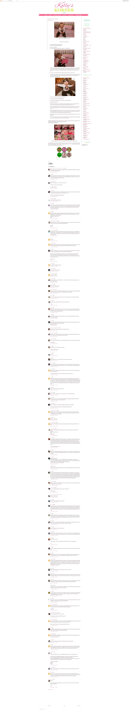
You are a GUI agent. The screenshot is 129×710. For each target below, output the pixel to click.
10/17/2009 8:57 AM (53, 544)
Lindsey (51, 263)
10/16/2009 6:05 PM (53, 261)
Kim (51, 174)
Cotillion (84, 39)
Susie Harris (85, 101)
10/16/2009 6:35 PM (53, 312)
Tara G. (51, 591)
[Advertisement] (42, 34)
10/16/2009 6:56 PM (53, 343)
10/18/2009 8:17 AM (53, 642)
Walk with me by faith (86, 128)
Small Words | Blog (86, 99)
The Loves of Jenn (85, 66)
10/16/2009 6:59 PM (53, 350)
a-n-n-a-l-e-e (85, 110)
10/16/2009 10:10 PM (54, 485)
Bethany (51, 437)
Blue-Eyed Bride (85, 126)
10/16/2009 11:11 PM (54, 497)
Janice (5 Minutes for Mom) (54, 612)
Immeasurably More (86, 139)
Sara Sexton (52, 181)
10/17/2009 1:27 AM (53, 518)
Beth (51, 627)
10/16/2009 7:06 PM (53, 355)
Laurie (84, 38)
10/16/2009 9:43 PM (53, 479)
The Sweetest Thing (86, 112)
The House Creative (53, 332)
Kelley (51, 526)
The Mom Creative (86, 88)
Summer (51, 573)
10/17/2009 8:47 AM (53, 529)
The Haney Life (85, 130)
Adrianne (51, 403)
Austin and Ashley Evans (53, 410)
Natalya (51, 672)
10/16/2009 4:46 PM (53, 188)
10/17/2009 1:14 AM (53, 511)
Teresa (51, 499)
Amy (51, 249)
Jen (50, 644)
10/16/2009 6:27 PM (53, 305)
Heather (51, 320)
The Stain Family (52, 487)
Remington (84, 64)
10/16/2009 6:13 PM (53, 271)
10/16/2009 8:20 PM (53, 420)
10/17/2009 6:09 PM (53, 625)
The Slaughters (85, 92)
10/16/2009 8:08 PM (53, 415)
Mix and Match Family (86, 121)
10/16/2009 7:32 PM (53, 374)
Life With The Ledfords (86, 132)
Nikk (51, 377)
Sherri (51, 568)
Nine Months (50, 20)
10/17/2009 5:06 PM (53, 617)
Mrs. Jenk (51, 679)
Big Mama (84, 90)
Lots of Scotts (85, 86)
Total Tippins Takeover (86, 119)
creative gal (52, 284)
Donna (51, 211)
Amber (51, 579)
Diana (51, 203)
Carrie (51, 520)
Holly (51, 387)
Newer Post (49, 705)
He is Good (84, 42)
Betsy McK (52, 504)
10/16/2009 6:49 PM (53, 336)
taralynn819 (52, 243)
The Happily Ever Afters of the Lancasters (87, 124)
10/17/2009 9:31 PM (53, 637)
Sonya (51, 639)
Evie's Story (52, 651)
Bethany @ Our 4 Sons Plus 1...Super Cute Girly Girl (57, 168)
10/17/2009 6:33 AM (53, 524)
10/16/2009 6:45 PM (53, 330)
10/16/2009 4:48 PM (53, 196)
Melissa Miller (52, 198)
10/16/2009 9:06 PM (53, 454)
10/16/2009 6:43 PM (53, 325)
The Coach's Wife (52, 289)
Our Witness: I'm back (86, 36)
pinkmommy (52, 633)
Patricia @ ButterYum (53, 422)
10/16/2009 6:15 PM (53, 276)
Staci (51, 417)
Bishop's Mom (52, 481)
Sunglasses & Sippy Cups (86, 51)
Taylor (51, 190)
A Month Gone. (85, 29)
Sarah (51, 513)
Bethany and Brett (52, 604)
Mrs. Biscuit (52, 278)
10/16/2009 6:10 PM (53, 266)
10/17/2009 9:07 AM (53, 550)
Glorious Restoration (86, 41)
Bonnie (51, 300)
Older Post (79, 705)
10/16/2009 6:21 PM (53, 298)
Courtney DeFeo (85, 108)
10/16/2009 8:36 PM (53, 426)
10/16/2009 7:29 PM (53, 366)
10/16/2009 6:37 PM (53, 318)
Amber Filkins (52, 338)
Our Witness (85, 35)
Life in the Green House (86, 103)
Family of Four (85, 63)
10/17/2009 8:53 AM (53, 535)
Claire (51, 537)
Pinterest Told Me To (86, 77)
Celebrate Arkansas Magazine (86, 71)
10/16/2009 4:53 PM (53, 209)
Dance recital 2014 (85, 67)
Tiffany (51, 397)
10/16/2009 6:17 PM (53, 293)
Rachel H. (51, 392)
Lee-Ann (51, 295)
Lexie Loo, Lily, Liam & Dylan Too (55, 494)
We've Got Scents (52, 428)
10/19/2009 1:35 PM (53, 687)
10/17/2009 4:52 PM (53, 610)
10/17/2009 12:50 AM (54, 502)
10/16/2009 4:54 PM (53, 218)
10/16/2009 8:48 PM (53, 435)
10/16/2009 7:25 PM (53, 360)
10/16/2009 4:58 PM (53, 227)
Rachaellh (51, 667)
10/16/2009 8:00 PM (53, 408)
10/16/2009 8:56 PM (53, 447)
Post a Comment (50, 689)
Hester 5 (51, 307)
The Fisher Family (85, 84)
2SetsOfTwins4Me (52, 273)
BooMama (84, 82)
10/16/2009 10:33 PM (54, 492)
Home (64, 705)
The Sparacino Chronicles (87, 48)
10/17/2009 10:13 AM (54, 556)
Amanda (51, 531)
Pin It (49, 161)
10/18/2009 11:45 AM (54, 649)
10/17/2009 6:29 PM (53, 631)
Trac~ (51, 598)
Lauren (51, 314)
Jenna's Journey (85, 44)
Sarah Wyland (52, 268)
